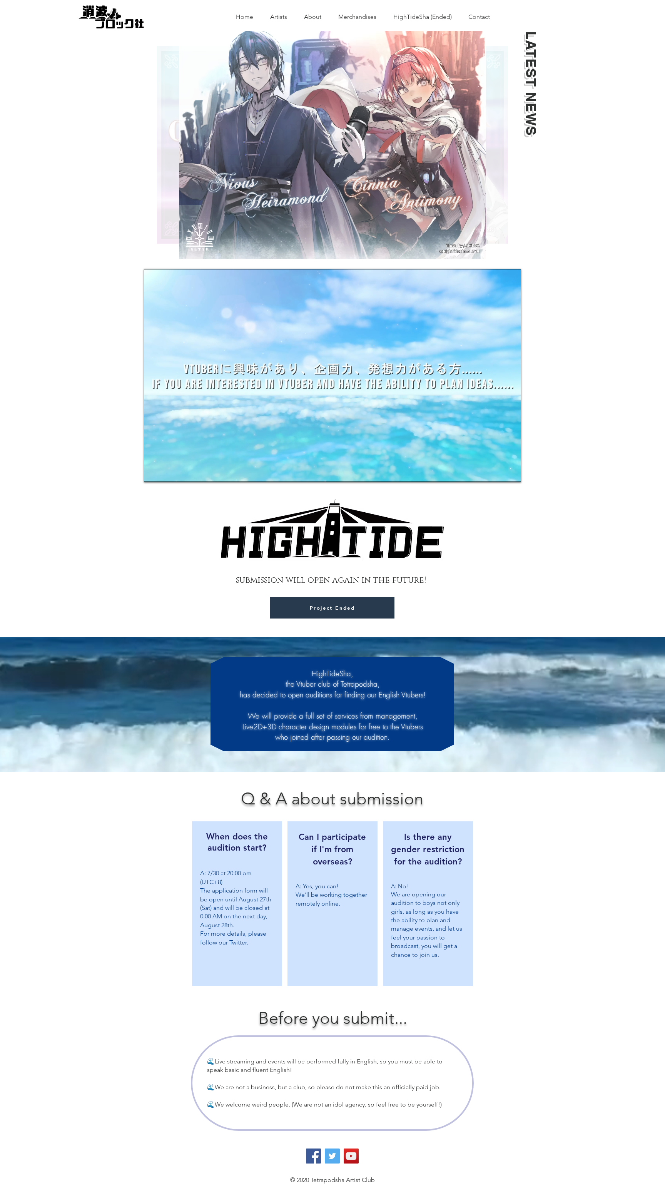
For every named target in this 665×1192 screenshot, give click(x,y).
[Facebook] (313, 1156)
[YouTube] (351, 1156)
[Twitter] (332, 1156)
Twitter (238, 942)
